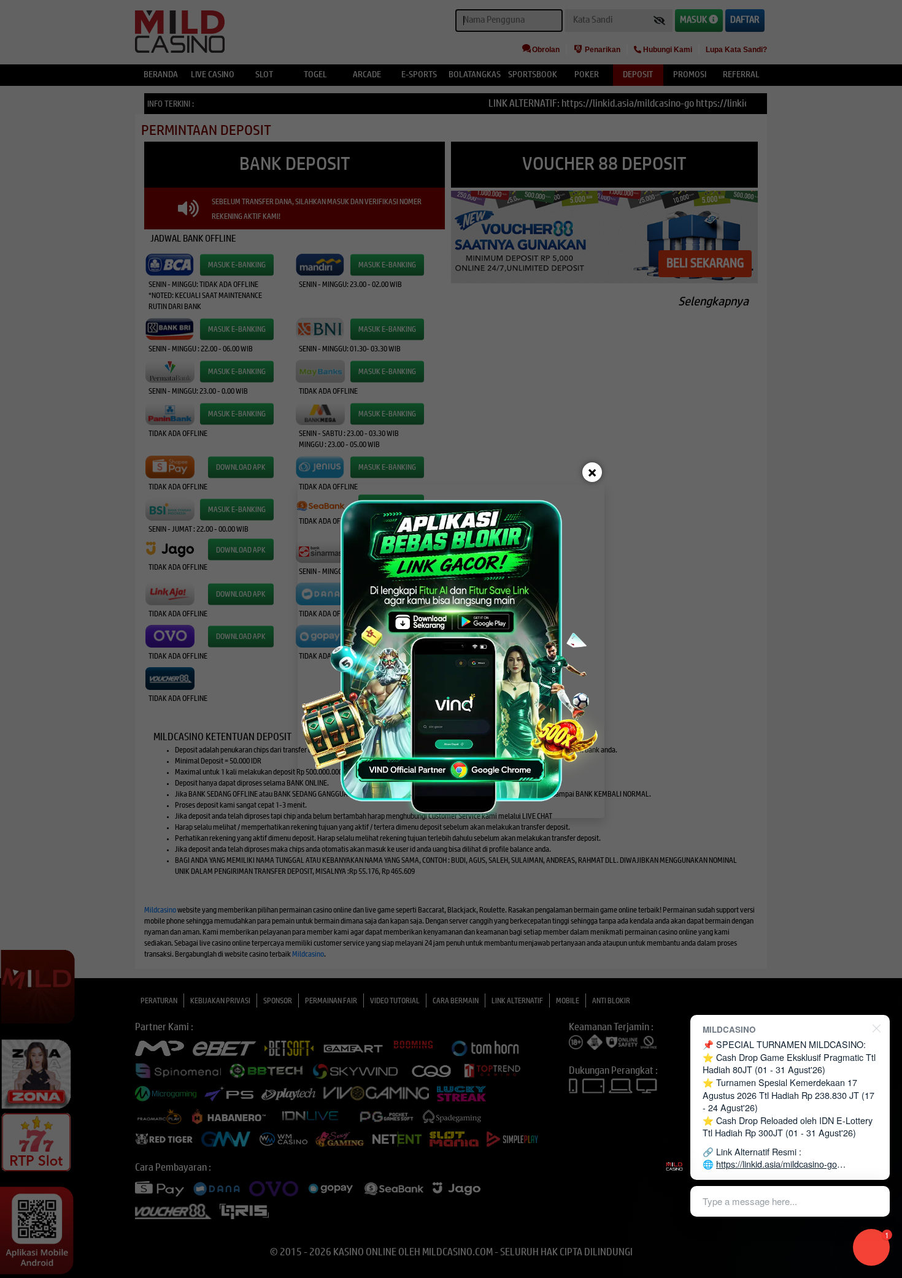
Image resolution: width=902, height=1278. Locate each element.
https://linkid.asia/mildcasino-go (776, 1163)
